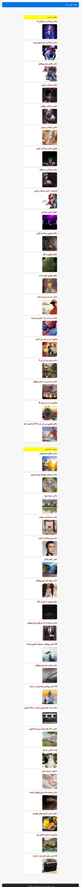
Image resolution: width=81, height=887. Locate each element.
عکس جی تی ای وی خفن (47, 296)
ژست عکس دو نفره (50, 750)
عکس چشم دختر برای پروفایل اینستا (43, 792)
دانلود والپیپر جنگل (50, 254)
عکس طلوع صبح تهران (48, 453)
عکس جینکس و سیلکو (48, 169)
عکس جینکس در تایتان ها (47, 21)
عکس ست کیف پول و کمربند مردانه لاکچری (40, 707)
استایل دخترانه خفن (49, 771)
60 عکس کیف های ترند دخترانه (45, 855)
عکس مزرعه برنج (51, 495)
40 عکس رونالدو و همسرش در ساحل (43, 686)
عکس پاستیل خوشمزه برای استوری (44, 474)
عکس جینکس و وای (49, 127)
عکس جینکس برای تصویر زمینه (45, 42)
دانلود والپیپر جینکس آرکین (46, 233)
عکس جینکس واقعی (49, 106)
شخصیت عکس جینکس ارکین (45, 190)
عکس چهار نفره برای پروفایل (46, 580)
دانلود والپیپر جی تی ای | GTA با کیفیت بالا (40, 423)
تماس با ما (69, 4)
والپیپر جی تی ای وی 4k (48, 402)
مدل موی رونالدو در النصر (47, 538)
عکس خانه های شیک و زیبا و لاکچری (43, 728)
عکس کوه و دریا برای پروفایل (46, 665)
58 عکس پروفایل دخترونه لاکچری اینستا (42, 644)
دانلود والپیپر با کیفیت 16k (47, 601)
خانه (75, 4)
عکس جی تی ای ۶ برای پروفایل (45, 381)
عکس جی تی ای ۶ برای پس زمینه (44, 317)
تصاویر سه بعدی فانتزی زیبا (47, 834)
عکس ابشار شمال (50, 559)
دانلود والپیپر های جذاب (48, 275)
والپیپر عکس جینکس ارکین (46, 148)
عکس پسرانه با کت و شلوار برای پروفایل (42, 622)
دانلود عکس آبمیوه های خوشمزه (45, 813)
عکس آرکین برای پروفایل (47, 63)
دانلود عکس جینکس (49, 212)
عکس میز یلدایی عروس (48, 517)
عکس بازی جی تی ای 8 (48, 360)
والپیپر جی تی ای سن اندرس (46, 339)
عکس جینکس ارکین (49, 84)
